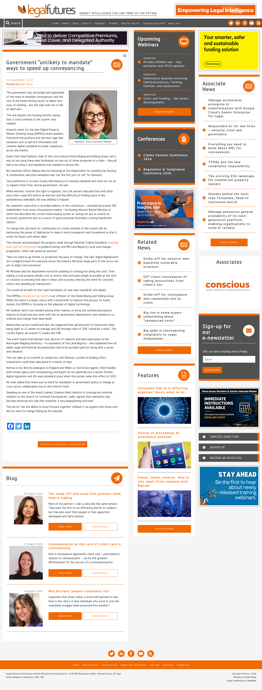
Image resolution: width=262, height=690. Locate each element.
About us (173, 23)
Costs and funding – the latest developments (166, 100)
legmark (251, 680)
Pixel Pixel (250, 677)
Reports (113, 23)
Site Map (155, 665)
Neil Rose (26, 84)
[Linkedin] (27, 426)
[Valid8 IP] (229, 285)
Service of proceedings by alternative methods (159, 435)
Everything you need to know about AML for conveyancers (227, 148)
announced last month (35, 296)
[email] (229, 359)
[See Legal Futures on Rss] (258, 23)
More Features (164, 528)
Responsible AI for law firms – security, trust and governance (231, 130)
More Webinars (164, 111)
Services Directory (154, 23)
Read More (65, 526)
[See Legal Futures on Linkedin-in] (238, 23)
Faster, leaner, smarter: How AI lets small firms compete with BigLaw (163, 481)
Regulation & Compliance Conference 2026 (164, 171)
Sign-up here (212, 369)
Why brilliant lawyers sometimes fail (79, 591)
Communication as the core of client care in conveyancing (85, 546)
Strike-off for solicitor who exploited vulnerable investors (166, 263)
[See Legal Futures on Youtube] (252, 23)
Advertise (168, 665)
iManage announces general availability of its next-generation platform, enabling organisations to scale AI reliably (230, 220)
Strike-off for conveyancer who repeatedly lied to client (165, 298)
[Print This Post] (124, 55)
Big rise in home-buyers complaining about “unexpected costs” (162, 317)
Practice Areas (129, 23)
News (65, 23)
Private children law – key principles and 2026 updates (164, 64)
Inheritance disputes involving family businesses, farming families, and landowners (165, 82)
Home (56, 23)
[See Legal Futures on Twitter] (231, 23)
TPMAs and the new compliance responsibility (229, 164)
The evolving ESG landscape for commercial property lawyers (231, 180)
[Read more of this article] (164, 410)
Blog (76, 23)
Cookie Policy (110, 665)
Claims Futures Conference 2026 (165, 157)
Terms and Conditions (134, 665)
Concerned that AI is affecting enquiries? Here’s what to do (163, 390)
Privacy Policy (90, 665)
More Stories (164, 350)
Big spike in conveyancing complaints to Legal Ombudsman (164, 334)
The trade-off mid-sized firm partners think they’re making (85, 496)
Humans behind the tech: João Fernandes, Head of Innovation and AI (228, 198)
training (99, 23)
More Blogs (100, 526)
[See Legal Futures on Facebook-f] (245, 23)
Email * (209, 359)
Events (86, 23)
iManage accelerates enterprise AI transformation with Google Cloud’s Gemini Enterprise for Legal (231, 108)
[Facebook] (10, 426)
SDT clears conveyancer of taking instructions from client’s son (165, 281)
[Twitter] (18, 426)
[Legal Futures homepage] (48, 11)
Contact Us (183, 665)
